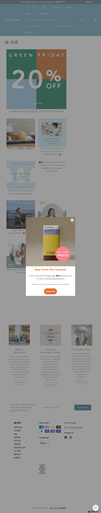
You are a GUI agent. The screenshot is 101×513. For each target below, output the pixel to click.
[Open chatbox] (95, 507)
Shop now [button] (50, 291)
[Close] (72, 220)
